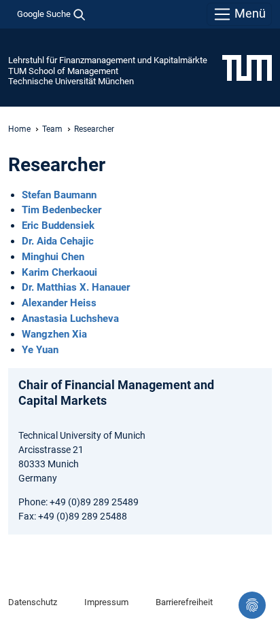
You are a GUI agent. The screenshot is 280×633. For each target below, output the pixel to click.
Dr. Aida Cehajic (58, 241)
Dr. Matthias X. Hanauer (76, 287)
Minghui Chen (53, 257)
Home (19, 129)
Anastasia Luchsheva (70, 318)
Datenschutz (32, 602)
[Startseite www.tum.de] (247, 67)
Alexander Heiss (59, 303)
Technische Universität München (71, 81)
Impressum (106, 602)
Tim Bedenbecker (61, 210)
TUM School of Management (63, 71)
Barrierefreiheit (184, 602)
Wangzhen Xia (54, 334)
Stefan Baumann (59, 195)
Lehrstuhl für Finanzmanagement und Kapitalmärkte (107, 60)
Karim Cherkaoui (59, 272)
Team (52, 129)
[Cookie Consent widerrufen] (252, 605)
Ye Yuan (40, 350)
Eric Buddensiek (58, 225)
